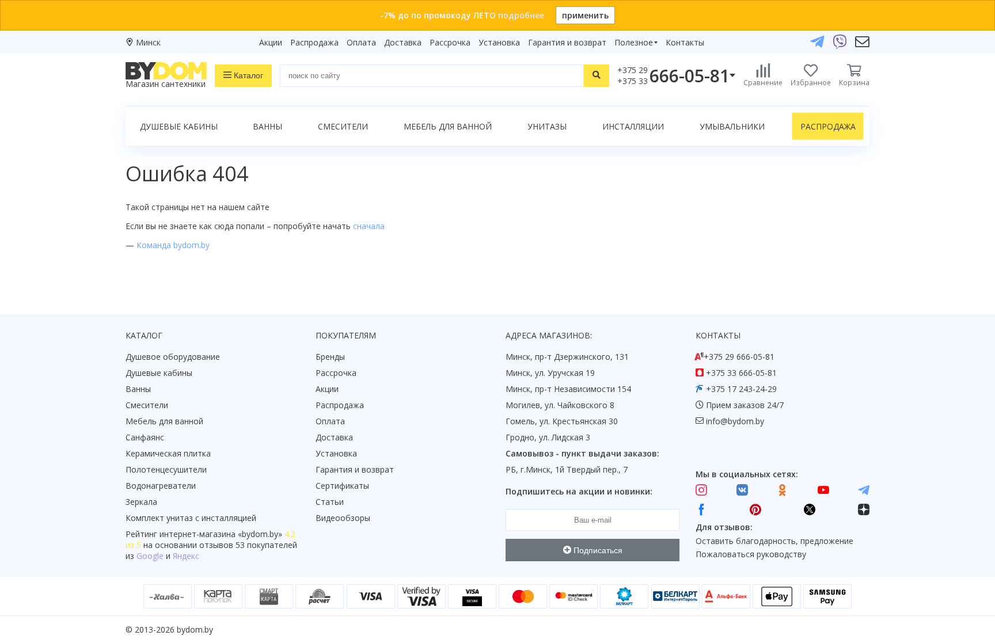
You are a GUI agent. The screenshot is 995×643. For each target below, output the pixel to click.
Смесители (343, 126)
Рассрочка (450, 42)
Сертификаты (342, 485)
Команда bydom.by (173, 244)
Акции (270, 42)
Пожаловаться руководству (751, 554)
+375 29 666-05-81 (739, 356)
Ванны (267, 126)
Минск (148, 42)
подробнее (521, 15)
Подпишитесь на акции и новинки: (579, 491)
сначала (369, 225)
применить (585, 15)
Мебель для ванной (448, 126)
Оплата (361, 42)
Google (150, 555)
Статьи (330, 501)
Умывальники (732, 126)
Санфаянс (145, 437)
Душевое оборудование (173, 356)
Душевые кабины (179, 126)
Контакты (685, 42)
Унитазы (547, 126)
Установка (499, 42)
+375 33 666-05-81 (741, 372)
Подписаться (596, 550)
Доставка (402, 42)
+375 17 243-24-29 (741, 388)
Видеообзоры (343, 517)
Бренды (330, 356)
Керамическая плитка (168, 453)
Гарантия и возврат (567, 42)
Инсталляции (633, 126)
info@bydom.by (735, 421)
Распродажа (314, 42)
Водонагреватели (161, 485)
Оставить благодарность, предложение (774, 540)
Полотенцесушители (166, 469)
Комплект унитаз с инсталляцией (191, 517)
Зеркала (141, 501)
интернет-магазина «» (220, 533)
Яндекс (186, 555)
